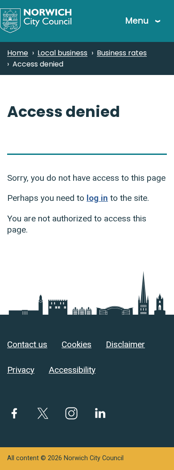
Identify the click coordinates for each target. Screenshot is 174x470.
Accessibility (72, 370)
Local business (62, 53)
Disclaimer (125, 344)
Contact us (27, 344)
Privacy (20, 370)
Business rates (122, 53)
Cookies (76, 344)
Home (17, 53)
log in (97, 198)
